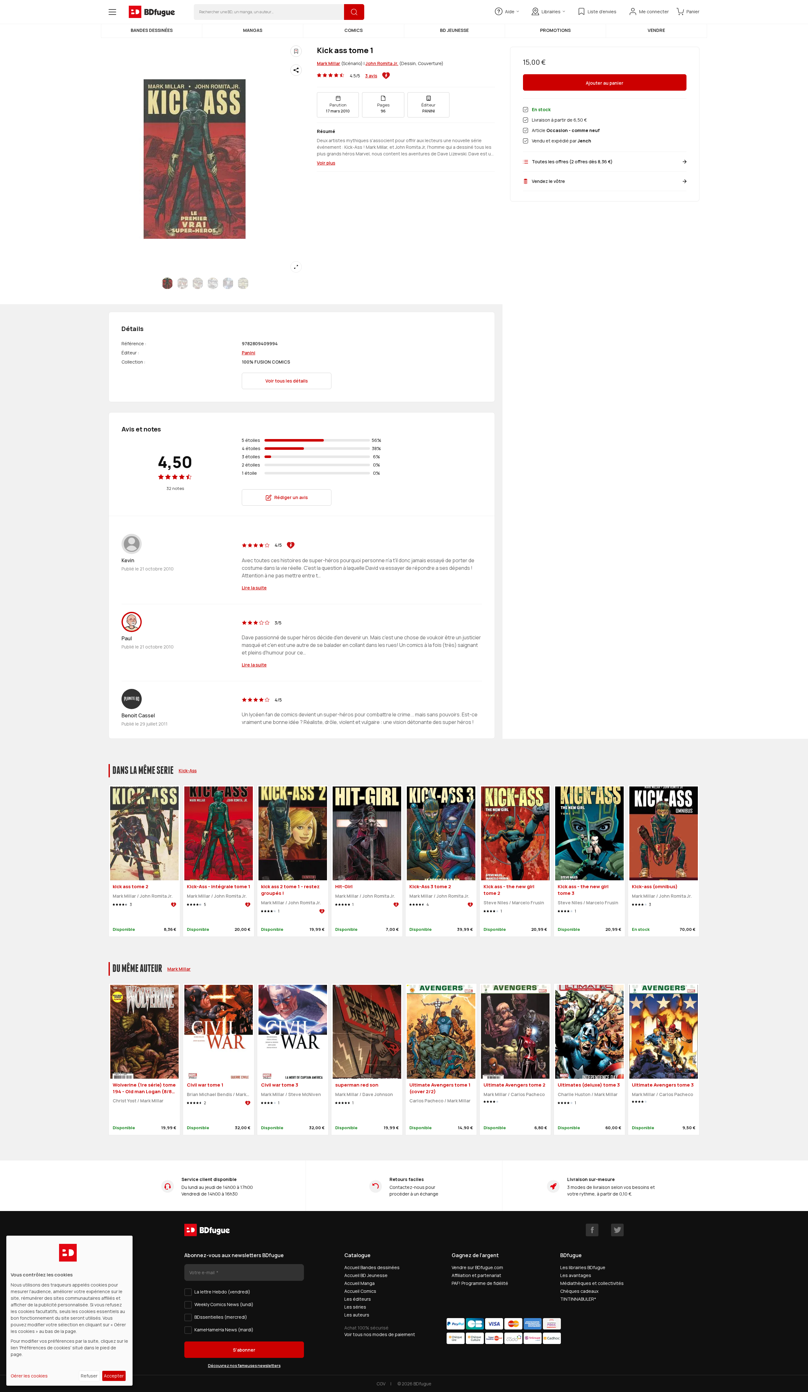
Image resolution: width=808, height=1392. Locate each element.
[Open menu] (112, 12)
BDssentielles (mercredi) (220, 1317)
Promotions (555, 30)
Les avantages (575, 1275)
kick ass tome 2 (130, 886)
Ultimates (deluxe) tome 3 (589, 1085)
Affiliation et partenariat (476, 1275)
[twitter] (617, 1230)
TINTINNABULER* (578, 1299)
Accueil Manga (359, 1283)
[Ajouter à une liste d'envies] (296, 51)
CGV (381, 1384)
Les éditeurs (357, 1299)
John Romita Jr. (381, 63)
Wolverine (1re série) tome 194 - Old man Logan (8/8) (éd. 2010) (144, 1091)
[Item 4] (228, 283)
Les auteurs (356, 1315)
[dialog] (69, 1311)
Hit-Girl (344, 886)
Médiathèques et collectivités (592, 1283)
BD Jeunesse (454, 30)
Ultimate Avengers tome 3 (663, 1085)
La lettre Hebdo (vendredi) (222, 1292)
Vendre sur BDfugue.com (477, 1267)
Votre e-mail (202, 1272)
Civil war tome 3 (279, 1085)
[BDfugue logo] (152, 12)
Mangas (252, 30)
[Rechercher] (354, 12)
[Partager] (296, 70)
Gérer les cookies (29, 1376)
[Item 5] (243, 283)
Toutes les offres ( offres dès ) (572, 162)
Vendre (656, 30)
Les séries (355, 1307)
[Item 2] (197, 283)
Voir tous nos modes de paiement (379, 1334)
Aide (509, 12)
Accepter (114, 1376)
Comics (353, 30)
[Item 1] (182, 283)
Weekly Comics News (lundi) (223, 1304)
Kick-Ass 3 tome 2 (430, 886)
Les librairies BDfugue (582, 1267)
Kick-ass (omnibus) (655, 886)
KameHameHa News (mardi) (223, 1330)
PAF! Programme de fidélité (480, 1283)
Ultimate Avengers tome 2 (514, 1085)
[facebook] (592, 1230)
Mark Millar (328, 63)
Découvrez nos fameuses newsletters (244, 1365)
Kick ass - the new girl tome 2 (509, 889)
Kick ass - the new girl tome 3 (583, 889)
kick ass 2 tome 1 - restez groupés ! (290, 889)
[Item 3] (212, 283)
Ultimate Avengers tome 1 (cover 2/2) (440, 1088)
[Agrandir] (296, 267)
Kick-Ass (188, 771)
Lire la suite (254, 588)
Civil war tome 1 (205, 1085)
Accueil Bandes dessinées (372, 1267)
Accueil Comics (360, 1291)
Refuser (89, 1376)
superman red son (356, 1085)
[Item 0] (167, 283)
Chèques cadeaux (579, 1291)
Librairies (551, 12)
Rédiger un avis (291, 497)
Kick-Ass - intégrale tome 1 (218, 886)
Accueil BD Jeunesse (366, 1275)
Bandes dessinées (152, 30)
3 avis (371, 76)
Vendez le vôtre (548, 181)
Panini (248, 353)
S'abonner (244, 1350)
